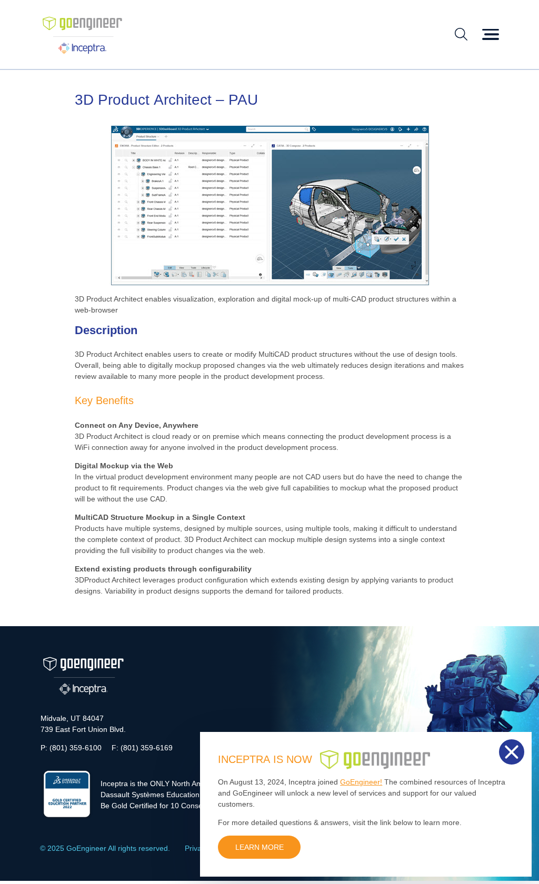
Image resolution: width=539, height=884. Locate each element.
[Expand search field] (461, 34)
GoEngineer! (361, 782)
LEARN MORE (259, 847)
